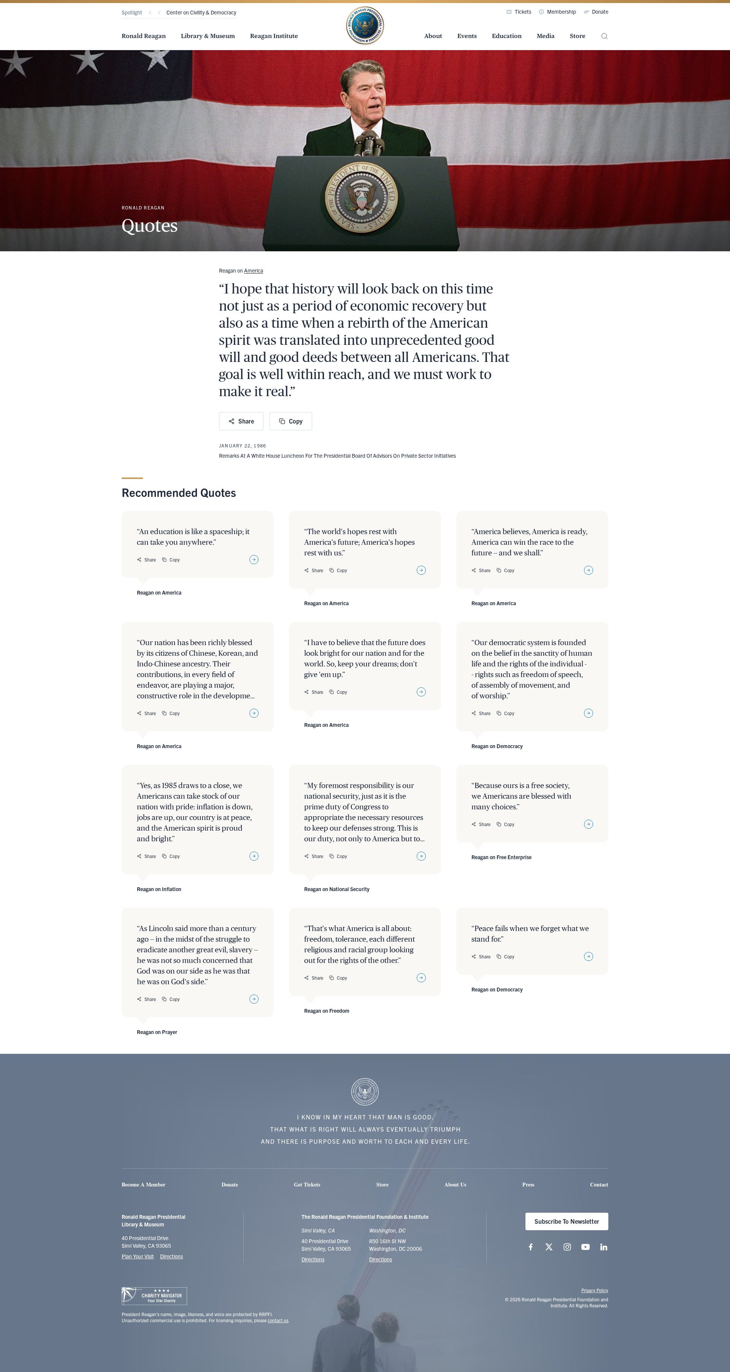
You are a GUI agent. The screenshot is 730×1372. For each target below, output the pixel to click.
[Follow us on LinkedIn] (603, 1246)
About (433, 36)
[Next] (158, 12)
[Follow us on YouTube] (585, 1246)
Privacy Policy (594, 1290)
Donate (600, 11)
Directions (171, 1256)
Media (546, 36)
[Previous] (149, 12)
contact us (278, 1320)
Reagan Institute (274, 36)
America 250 (181, 12)
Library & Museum (208, 36)
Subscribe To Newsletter (567, 1221)
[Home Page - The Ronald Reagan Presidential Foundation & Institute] (365, 26)
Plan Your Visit (138, 1256)
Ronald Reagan (144, 36)
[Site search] (604, 36)
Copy (296, 421)
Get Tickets (307, 1184)
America (253, 270)
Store (578, 36)
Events (467, 36)
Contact (599, 1184)
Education (507, 36)
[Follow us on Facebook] (530, 1246)
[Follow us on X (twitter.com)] (549, 1246)
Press (528, 1184)
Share (246, 421)
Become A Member (143, 1184)
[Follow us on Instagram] (567, 1246)
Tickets (523, 11)
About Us (455, 1184)
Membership (561, 11)
